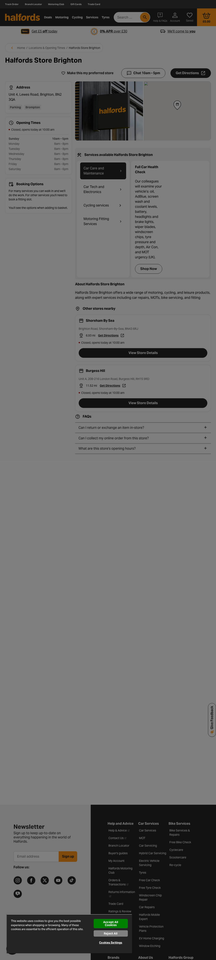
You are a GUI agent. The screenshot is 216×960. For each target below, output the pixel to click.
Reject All (110, 933)
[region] (69, 933)
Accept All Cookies (110, 923)
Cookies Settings (110, 942)
